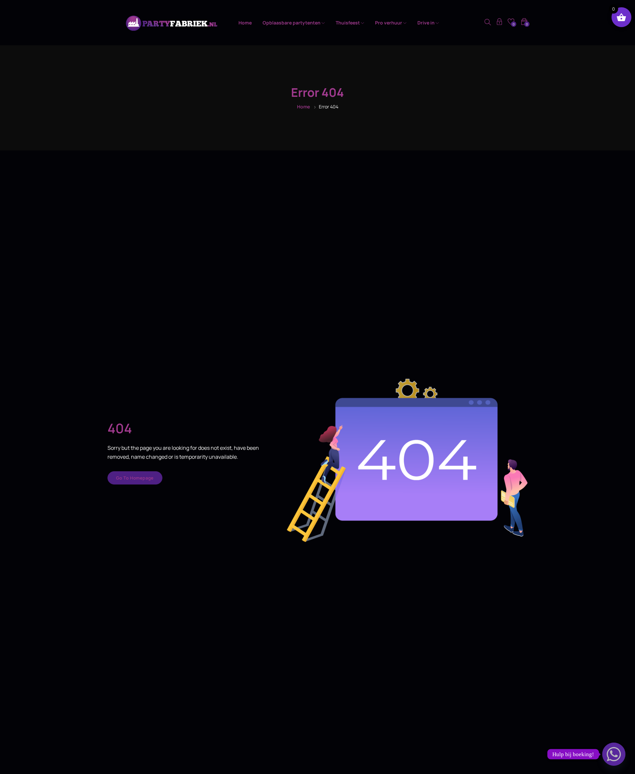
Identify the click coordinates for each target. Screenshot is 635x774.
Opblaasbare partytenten (292, 22)
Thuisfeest (348, 22)
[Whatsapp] (613, 754)
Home (245, 22)
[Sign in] (499, 22)
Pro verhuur (389, 22)
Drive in (426, 22)
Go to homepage (135, 478)
